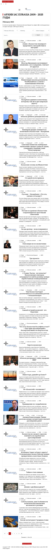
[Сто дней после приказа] (10, 181)
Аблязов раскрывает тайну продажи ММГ (34, 359)
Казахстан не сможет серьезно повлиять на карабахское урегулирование (34, 436)
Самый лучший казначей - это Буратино (34, 311)
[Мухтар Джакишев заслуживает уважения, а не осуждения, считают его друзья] (10, 64)
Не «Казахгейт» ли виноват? (34, 389)
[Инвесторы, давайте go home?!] (10, 375)
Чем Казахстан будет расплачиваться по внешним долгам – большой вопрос (34, 293)
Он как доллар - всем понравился (34, 229)
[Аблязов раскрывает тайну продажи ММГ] (10, 360)
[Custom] (5, 4)
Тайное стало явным (34, 472)
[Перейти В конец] (21, 533)
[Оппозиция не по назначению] (10, 244)
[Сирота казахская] (10, 344)
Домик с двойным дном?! (34, 487)
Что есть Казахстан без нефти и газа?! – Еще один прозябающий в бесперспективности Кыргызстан (34, 328)
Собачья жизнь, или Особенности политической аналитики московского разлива (34, 503)
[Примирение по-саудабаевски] (10, 405)
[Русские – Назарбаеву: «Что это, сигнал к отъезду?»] (10, 193)
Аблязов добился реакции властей (34, 116)
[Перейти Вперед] (19, 533)
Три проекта (34, 258)
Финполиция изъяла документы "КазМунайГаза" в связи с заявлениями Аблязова (34, 81)
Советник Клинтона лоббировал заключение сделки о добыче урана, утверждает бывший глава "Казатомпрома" (34, 147)
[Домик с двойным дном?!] (10, 488)
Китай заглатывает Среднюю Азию (34, 520)
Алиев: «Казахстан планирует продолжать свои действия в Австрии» (34, 46)
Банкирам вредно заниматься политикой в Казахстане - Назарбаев (34, 130)
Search (38, 35)
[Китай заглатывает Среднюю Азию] (10, 521)
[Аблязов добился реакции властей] (10, 119)
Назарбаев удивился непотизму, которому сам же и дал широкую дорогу (34, 101)
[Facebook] (1, 4)
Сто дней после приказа (34, 178)
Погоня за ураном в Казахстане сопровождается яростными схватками (34, 212)
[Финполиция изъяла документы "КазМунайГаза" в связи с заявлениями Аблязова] (10, 82)
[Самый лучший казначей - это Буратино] (10, 309)
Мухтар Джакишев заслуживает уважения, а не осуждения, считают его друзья (34, 65)
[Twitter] (3, 4)
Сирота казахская (34, 345)
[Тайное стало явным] (10, 471)
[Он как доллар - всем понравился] (10, 228)
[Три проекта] (10, 258)
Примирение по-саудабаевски (34, 404)
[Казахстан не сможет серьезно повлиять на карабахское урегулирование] (10, 434)
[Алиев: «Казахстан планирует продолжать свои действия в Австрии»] (10, 48)
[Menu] (19, 10)
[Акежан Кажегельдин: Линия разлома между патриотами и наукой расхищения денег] (10, 420)
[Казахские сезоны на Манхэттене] (10, 164)
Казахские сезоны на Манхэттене (34, 165)
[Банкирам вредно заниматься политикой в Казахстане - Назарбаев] (10, 130)
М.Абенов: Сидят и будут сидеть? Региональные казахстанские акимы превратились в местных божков (34, 454)
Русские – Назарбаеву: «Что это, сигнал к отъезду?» (34, 195)
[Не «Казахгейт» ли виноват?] (10, 388)
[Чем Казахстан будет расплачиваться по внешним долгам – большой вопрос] (10, 292)
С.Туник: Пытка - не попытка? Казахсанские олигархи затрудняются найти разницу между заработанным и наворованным (34, 276)
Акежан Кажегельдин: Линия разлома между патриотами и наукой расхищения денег (34, 419)
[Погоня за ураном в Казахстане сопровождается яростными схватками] (10, 213)
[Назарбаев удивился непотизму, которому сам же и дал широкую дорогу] (10, 99)
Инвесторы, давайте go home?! (34, 375)
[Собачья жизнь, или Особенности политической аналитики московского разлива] (10, 501)
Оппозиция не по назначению (34, 244)
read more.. (41, 54)
